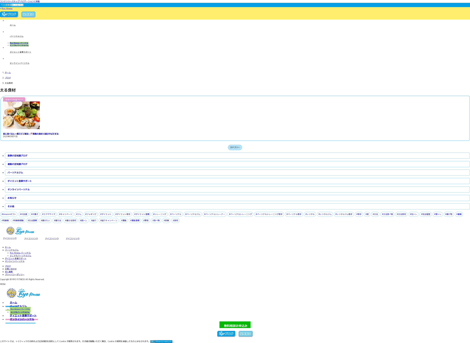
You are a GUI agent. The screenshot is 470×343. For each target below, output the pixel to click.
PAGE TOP (458, 328)
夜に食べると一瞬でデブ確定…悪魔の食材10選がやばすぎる (31, 133)
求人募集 (9, 271)
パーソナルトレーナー (215, 214)
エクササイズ (49, 214)
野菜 (147, 220)
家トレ (438, 214)
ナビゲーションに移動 (30, 1)
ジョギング (91, 214)
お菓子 (35, 214)
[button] (234, 324)
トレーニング (160, 214)
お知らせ (12, 197)
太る (376, 214)
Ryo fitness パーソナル (19, 43)
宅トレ (414, 214)
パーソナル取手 (294, 214)
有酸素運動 (19, 220)
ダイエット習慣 (142, 214)
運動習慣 (135, 220)
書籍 (460, 214)
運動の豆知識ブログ (17, 164)
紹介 (94, 220)
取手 (360, 214)
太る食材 (402, 214)
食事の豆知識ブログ (17, 155)
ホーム (8, 247)
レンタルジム (326, 214)
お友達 (24, 214)
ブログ (8, 266)
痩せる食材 (71, 220)
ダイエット (106, 214)
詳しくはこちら (17, 5)
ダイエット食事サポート (20, 181)
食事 (167, 220)
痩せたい (46, 220)
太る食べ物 (388, 214)
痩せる (58, 220)
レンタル (311, 214)
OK (152, 341)
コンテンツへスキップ (10, 1)
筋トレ (84, 220)
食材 (176, 220)
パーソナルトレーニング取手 (269, 214)
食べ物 (157, 220)
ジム (79, 214)
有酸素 (6, 220)
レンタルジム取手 (344, 214)
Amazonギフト (9, 214)
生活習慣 (33, 220)
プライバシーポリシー (14, 274)
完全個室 (426, 214)
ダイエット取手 (123, 214)
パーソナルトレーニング (241, 214)
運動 (124, 220)
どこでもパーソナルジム (19, 45)
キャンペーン (66, 214)
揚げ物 (449, 214)
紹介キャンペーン (109, 220)
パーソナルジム (15, 172)
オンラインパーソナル (19, 189)
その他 (11, 206)
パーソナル (176, 214)
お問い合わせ (11, 269)
